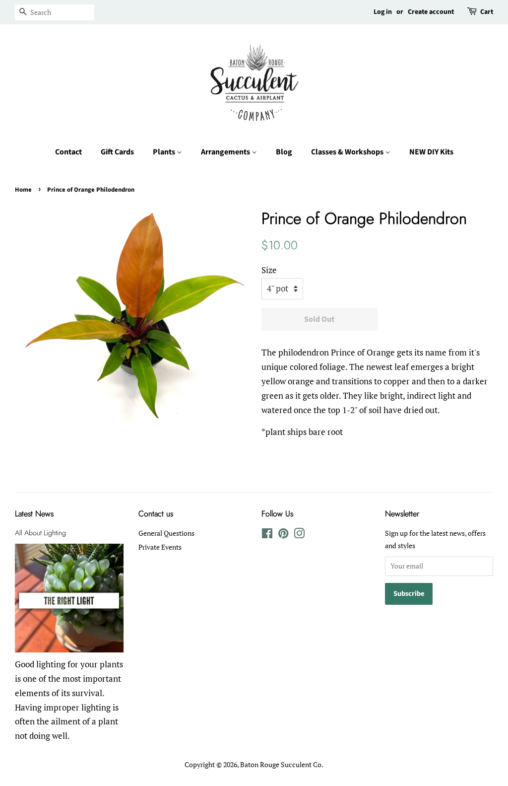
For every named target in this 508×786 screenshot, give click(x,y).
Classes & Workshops (348, 151)
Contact (68, 151)
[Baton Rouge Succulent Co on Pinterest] (283, 535)
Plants (165, 151)
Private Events (160, 547)
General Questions (166, 533)
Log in (383, 12)
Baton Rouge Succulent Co (280, 764)
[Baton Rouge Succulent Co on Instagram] (299, 535)
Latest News (34, 513)
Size (269, 270)
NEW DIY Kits (431, 151)
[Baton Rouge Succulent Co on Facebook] (267, 535)
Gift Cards (117, 151)
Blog (284, 151)
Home (23, 189)
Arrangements (226, 151)
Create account (431, 12)
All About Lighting (40, 533)
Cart (486, 12)
